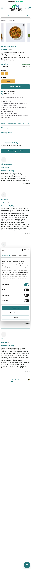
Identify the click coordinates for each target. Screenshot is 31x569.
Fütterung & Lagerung (8, 128)
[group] (15, 143)
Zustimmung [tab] (6, 255)
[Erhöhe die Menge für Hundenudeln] (6, 73)
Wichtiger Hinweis (7, 133)
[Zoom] (24, 25)
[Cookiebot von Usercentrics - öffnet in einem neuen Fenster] (22, 250)
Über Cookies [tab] (23, 255)
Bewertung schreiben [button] (15, 151)
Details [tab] (14, 255)
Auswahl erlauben (15, 312)
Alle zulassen (16, 308)
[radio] (8, 81)
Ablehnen (15, 317)
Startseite (3, 20)
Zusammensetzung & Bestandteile (13, 123)
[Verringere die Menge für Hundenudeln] (2, 73)
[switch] (26, 290)
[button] (12, 380)
